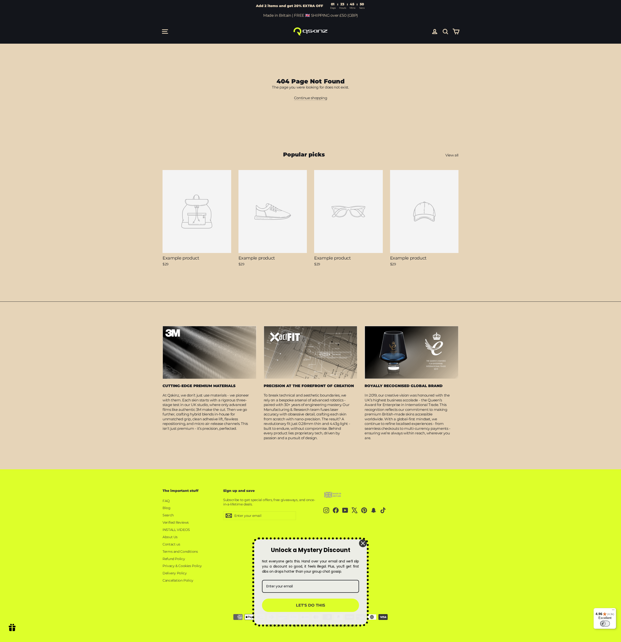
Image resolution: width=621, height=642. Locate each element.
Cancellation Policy (178, 580)
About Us (170, 537)
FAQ (166, 501)
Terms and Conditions (180, 551)
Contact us (171, 544)
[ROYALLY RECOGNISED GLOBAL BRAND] (411, 352)
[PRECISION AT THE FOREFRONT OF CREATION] (311, 352)
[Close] (363, 543)
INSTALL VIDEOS (176, 530)
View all (451, 155)
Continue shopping (310, 98)
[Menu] (613, 611)
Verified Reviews (176, 522)
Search (168, 515)
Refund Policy (174, 559)
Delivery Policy (175, 573)
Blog (167, 508)
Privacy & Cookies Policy (182, 566)
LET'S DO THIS (310, 605)
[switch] (605, 623)
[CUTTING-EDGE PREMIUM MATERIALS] (209, 352)
